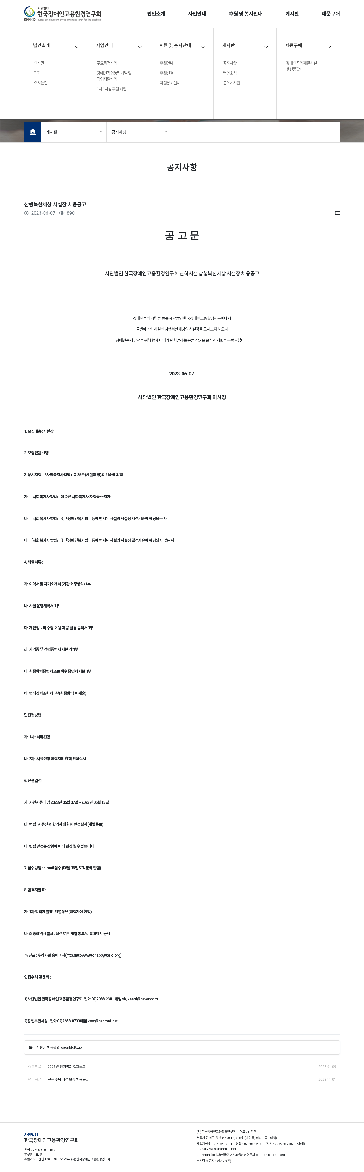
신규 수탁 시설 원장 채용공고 (68, 1080)
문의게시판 (231, 83)
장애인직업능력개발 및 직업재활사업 (114, 76)
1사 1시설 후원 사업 (111, 89)
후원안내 (166, 63)
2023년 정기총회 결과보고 (67, 1067)
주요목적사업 (107, 63)
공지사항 (230, 63)
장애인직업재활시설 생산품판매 (301, 66)
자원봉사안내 (170, 83)
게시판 (51, 132)
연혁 (37, 73)
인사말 (39, 63)
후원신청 (166, 73)
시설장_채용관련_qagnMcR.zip (59, 1047)
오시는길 (40, 83)
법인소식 (230, 73)
